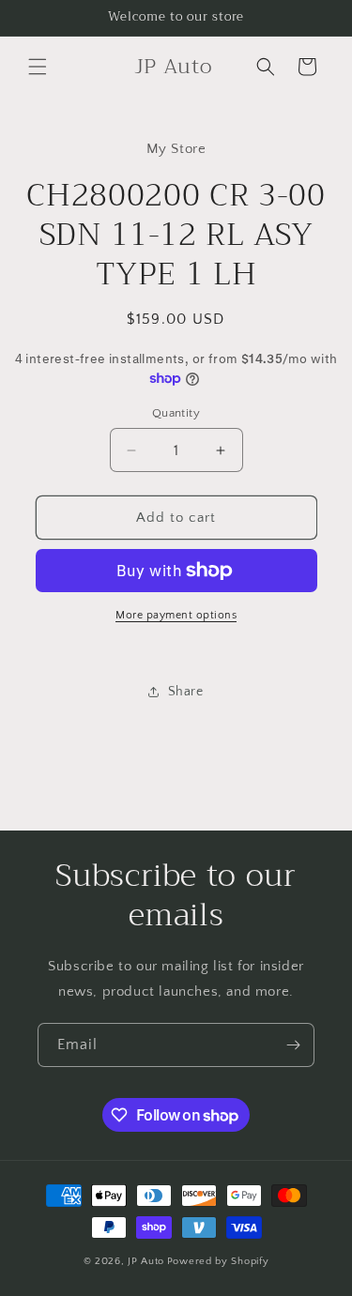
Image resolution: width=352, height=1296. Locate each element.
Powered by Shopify (218, 1261)
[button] (37, 66)
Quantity (176, 412)
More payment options (176, 615)
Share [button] (186, 691)
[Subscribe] (293, 1045)
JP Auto (146, 1261)
